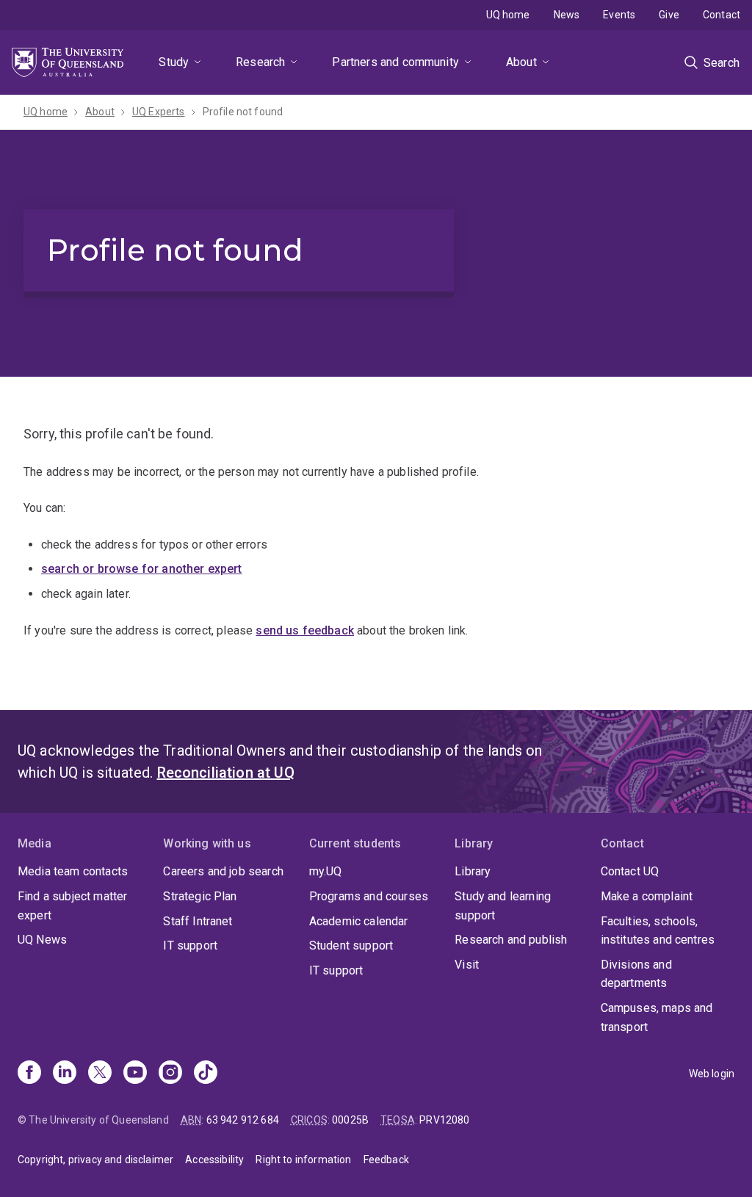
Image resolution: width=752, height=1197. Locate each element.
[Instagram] (170, 1073)
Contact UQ (630, 871)
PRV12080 (444, 1120)
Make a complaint (647, 896)
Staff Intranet (197, 921)
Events (619, 15)
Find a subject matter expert (72, 905)
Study (174, 62)
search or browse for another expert (141, 569)
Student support (351, 945)
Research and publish (511, 940)
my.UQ (325, 871)
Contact (721, 15)
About (521, 62)
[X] (100, 1073)
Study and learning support (503, 905)
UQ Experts (158, 111)
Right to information (303, 1159)
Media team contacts (73, 871)
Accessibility (214, 1159)
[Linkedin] (64, 1073)
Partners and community (395, 62)
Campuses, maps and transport (657, 1017)
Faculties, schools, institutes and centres (658, 930)
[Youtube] (135, 1073)
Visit (467, 965)
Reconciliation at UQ (225, 772)
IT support (190, 945)
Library (473, 871)
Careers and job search (223, 871)
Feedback (386, 1159)
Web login (711, 1074)
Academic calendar (358, 921)
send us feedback (305, 630)
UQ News (42, 940)
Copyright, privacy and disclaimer (95, 1159)
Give (669, 15)
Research (260, 62)
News (567, 15)
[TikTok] (205, 1073)
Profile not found (243, 111)
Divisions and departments (636, 974)
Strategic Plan (199, 896)
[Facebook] (29, 1073)
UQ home (508, 15)
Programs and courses (368, 896)
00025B (350, 1120)
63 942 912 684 (242, 1120)
